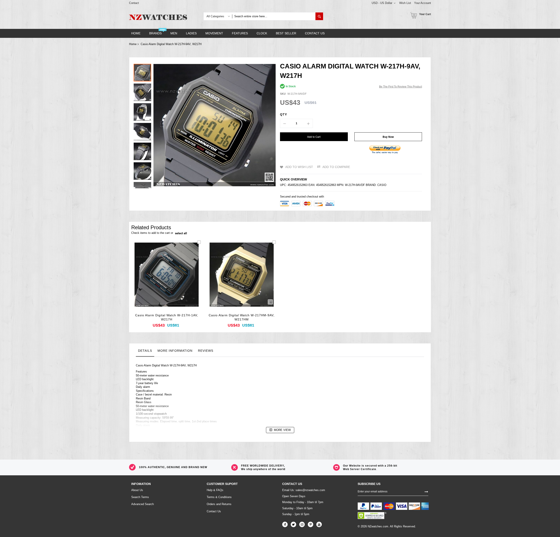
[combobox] (273, 16)
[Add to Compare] (177, 281)
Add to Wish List (299, 167)
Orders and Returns (219, 504)
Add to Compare (336, 167)
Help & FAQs (215, 490)
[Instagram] (302, 524)
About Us (137, 490)
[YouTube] (319, 524)
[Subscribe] (426, 491)
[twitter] (293, 524)
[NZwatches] (158, 17)
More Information (175, 350)
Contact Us (214, 511)
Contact (134, 3)
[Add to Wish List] (167, 281)
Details (145, 350)
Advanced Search (142, 504)
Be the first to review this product (400, 86)
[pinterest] (310, 524)
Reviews (205, 350)
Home (132, 44)
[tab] (145, 352)
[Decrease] (284, 123)
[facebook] (285, 524)
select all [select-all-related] (181, 233)
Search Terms (140, 497)
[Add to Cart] (156, 281)
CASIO (381, 185)
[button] (143, 91)
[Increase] (308, 123)
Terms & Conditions (219, 497)
